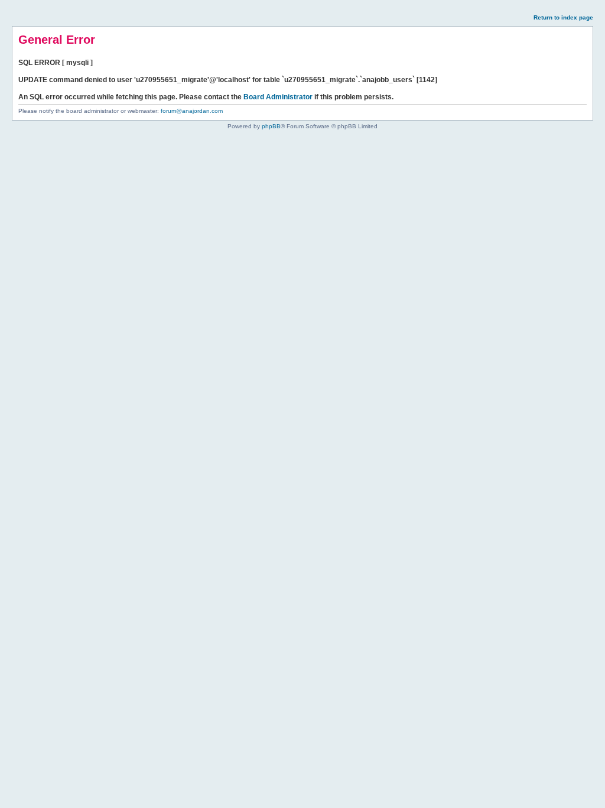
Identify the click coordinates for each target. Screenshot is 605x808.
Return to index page (563, 17)
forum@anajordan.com (192, 111)
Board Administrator (278, 97)
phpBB (271, 126)
